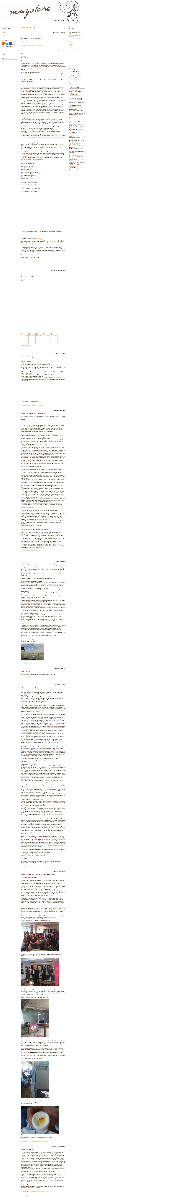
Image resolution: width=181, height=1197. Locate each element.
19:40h (29, 680)
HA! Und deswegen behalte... (75, 155)
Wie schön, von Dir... (73, 101)
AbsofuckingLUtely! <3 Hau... (76, 112)
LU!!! (70, 128)
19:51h (29, 557)
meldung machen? (40, 45)
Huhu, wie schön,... (73, 133)
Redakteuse (71, 45)
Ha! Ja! (70, 117)
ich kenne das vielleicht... (74, 106)
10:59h (29, 1191)
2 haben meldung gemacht (36, 1141)
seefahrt (22, 45)
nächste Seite (25, 1195)
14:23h (29, 866)
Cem (55, 1054)
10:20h (29, 349)
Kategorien (28, 27)
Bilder (40, 372)
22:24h (29, 1141)
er (25, 915)
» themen (4, 32)
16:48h (29, 45)
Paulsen (28, 954)
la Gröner (61, 88)
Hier (22, 550)
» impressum (5, 33)
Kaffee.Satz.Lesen (32, 1040)
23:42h (29, 265)
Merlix (24, 1052)
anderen (58, 915)
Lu (25, 45)
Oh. (70, 150)
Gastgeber (39, 1048)
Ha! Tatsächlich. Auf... (74, 122)
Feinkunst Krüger (39, 238)
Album (38, 262)
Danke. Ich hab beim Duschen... (76, 139)
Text (70, 41)
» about (4, 35)
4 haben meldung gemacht (36, 265)
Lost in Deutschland (25, 345)
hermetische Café (49, 241)
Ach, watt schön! (72, 166)
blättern (25, 674)
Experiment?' (46, 898)
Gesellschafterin (72, 47)
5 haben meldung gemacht (36, 680)
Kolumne (71, 44)
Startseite (23, 27)
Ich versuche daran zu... (74, 90)
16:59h (29, 405)
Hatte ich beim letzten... (74, 144)
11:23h (29, 663)
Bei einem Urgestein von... (75, 95)
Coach (70, 43)
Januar (70, 84)
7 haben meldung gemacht (36, 349)
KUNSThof (43, 746)
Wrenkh (52, 768)
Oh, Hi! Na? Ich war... (74, 160)
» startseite (4, 31)
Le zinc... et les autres (38, 451)
